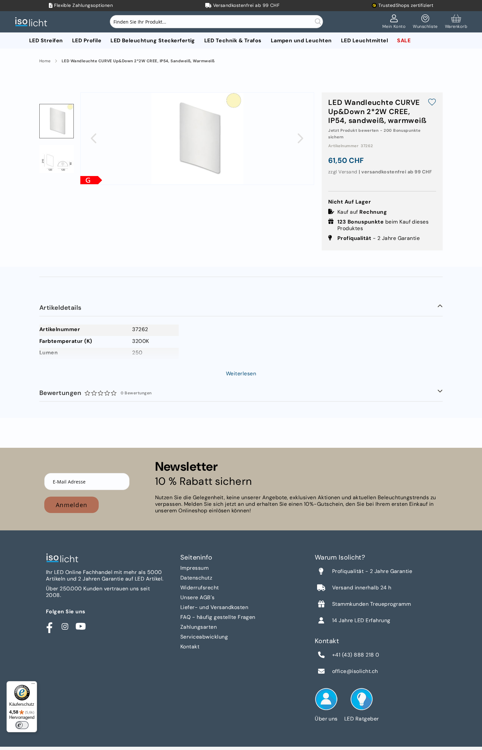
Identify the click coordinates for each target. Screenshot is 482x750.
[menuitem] (46, 40)
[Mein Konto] (394, 22)
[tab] (241, 308)
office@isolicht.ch (355, 671)
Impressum (194, 567)
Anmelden (71, 505)
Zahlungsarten (198, 626)
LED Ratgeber (361, 718)
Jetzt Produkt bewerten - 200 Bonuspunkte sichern (374, 134)
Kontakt (189, 646)
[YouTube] (80, 626)
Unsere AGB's (197, 597)
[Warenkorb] (456, 22)
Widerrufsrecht (199, 587)
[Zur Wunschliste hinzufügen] (432, 103)
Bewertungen (95, 393)
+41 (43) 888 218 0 (355, 655)
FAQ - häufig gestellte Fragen (217, 617)
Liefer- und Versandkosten (214, 607)
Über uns (326, 718)
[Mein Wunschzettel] (425, 22)
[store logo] (33, 22)
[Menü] (33, 685)
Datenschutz (196, 577)
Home (45, 61)
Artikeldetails (60, 308)
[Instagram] (64, 626)
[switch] (22, 725)
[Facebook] (49, 626)
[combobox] (216, 21)
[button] (93, 138)
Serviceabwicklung (204, 636)
